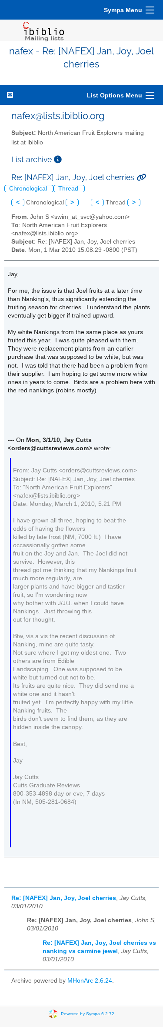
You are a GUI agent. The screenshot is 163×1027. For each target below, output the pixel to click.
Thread (69, 188)
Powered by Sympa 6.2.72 (87, 1013)
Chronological (29, 188)
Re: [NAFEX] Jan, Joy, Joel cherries (63, 898)
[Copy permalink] (141, 177)
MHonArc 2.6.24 (89, 980)
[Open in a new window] (58, 159)
